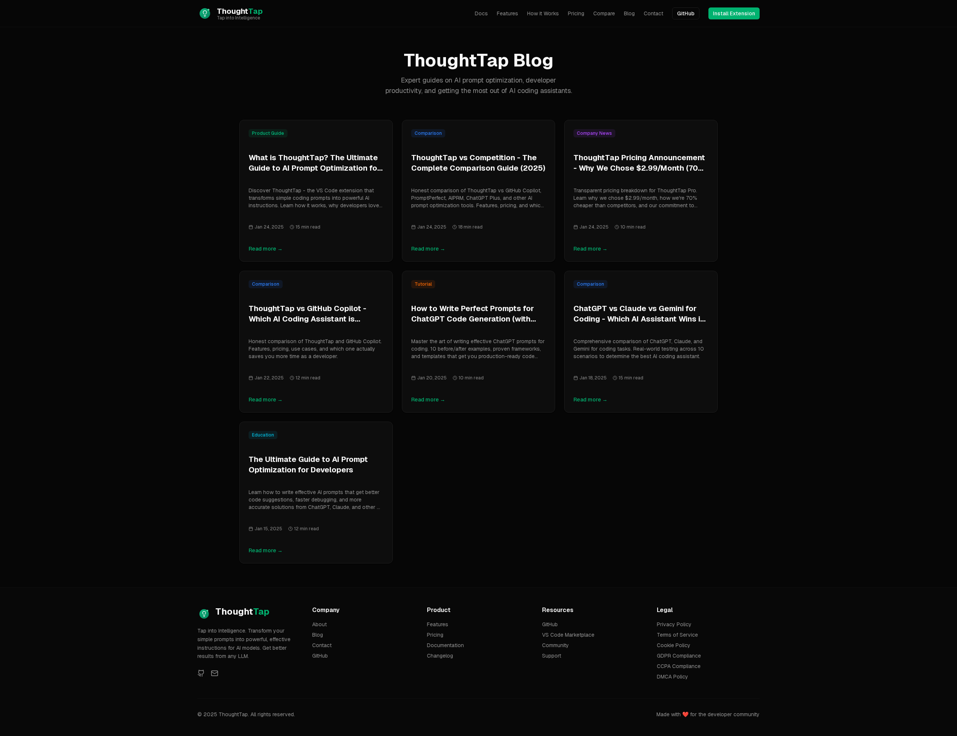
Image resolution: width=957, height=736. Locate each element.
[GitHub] (201, 673)
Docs (481, 13)
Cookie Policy (673, 645)
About (319, 624)
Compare (604, 13)
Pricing (576, 13)
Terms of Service (677, 634)
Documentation (445, 645)
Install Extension (734, 13)
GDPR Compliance (679, 655)
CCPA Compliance (679, 666)
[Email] (214, 673)
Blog (629, 13)
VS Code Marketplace (568, 634)
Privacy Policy (674, 624)
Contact (653, 13)
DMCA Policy (672, 676)
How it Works (543, 13)
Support (551, 655)
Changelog (440, 655)
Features (507, 13)
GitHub (686, 13)
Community (555, 645)
